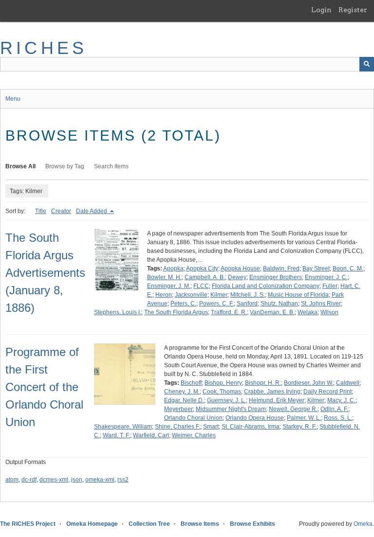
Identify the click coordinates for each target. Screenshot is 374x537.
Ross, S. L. (338, 417)
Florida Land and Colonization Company (265, 286)
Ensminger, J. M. (168, 286)
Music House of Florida (298, 294)
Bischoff (191, 382)
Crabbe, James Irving (272, 391)
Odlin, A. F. (334, 409)
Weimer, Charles (194, 435)
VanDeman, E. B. (272, 312)
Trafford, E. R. (229, 312)
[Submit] (366, 64)
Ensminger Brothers (275, 277)
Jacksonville (191, 294)
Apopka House (240, 268)
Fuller (329, 286)
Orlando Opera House (254, 417)
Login (321, 10)
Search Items (111, 166)
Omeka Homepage (92, 523)
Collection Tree (149, 523)
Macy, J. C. (341, 400)
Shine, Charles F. (177, 426)
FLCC (201, 286)
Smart (211, 426)
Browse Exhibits (252, 523)
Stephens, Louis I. (117, 312)
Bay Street (316, 268)
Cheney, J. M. (182, 391)
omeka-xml (99, 479)
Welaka (308, 312)
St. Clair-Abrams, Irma (251, 426)
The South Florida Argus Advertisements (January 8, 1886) (45, 272)
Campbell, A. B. (205, 277)
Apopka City (202, 268)
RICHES (43, 48)
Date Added (92, 211)
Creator (61, 211)
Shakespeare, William (123, 426)
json (76, 479)
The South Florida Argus (176, 312)
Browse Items (200, 523)
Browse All (20, 166)
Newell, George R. (293, 409)
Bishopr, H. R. (263, 382)
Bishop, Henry (223, 382)
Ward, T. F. (116, 435)
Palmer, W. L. (304, 417)
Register (352, 10)
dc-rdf (29, 479)
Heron (163, 294)
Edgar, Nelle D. (184, 400)
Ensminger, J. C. (326, 277)
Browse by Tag (64, 166)
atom (12, 479)
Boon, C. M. (348, 268)
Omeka (363, 523)
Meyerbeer (178, 409)
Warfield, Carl (151, 435)
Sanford (247, 303)
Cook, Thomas (222, 391)
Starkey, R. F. (299, 426)
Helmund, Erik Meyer (276, 400)
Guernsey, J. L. (226, 400)
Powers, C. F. (216, 303)
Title (40, 211)
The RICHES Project (28, 523)
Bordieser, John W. (308, 382)
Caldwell (347, 382)
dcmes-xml (53, 479)
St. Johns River (321, 303)
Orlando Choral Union (193, 417)
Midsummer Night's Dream (231, 409)
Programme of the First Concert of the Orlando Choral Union (44, 387)
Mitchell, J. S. (247, 294)
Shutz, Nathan (279, 303)
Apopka (173, 268)
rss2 (123, 479)
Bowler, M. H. (164, 277)
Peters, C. (183, 303)
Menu (12, 98)
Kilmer (218, 294)
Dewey (237, 277)
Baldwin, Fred (281, 268)
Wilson (329, 312)
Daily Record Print (327, 391)
